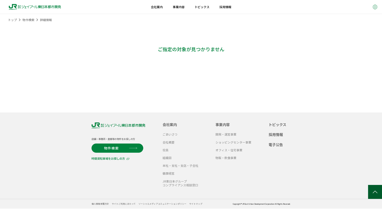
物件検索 (28, 20)
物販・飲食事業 (225, 158)
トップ (12, 20)
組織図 (167, 158)
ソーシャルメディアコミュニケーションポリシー (162, 203)
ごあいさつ (170, 134)
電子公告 (276, 144)
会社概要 (168, 142)
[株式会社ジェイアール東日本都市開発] (35, 7)
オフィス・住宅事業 (228, 150)
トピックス (277, 124)
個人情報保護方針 (100, 203)
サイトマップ (195, 203)
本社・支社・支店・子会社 (180, 165)
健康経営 (168, 173)
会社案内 (170, 124)
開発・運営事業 (225, 134)
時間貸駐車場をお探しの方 (108, 158)
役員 (166, 150)
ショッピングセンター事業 (233, 142)
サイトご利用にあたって (124, 203)
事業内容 (222, 124)
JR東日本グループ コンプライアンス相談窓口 (180, 183)
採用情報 (276, 134)
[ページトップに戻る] (375, 192)
